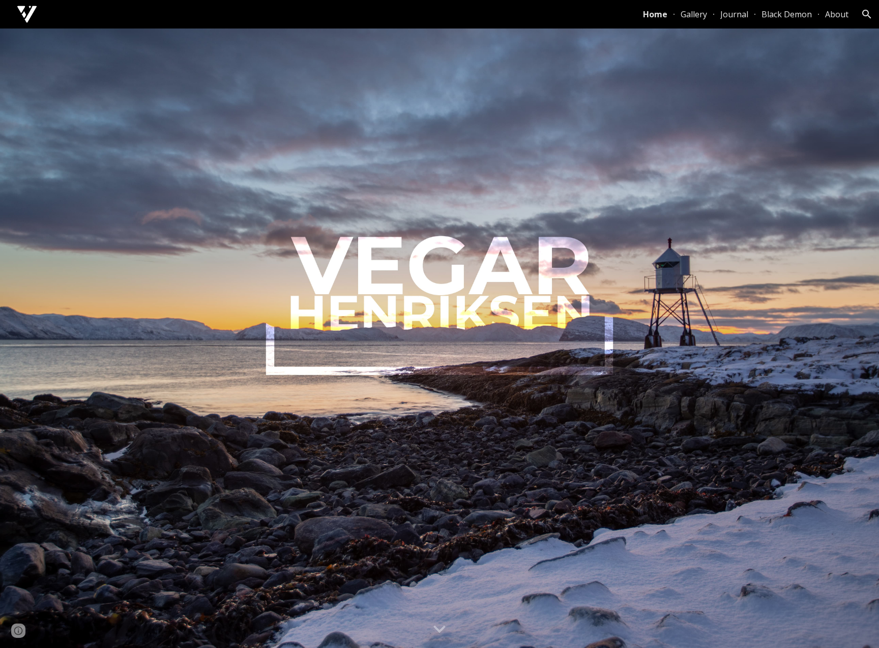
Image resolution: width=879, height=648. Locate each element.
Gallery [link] (694, 14)
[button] (867, 14)
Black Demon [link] (786, 14)
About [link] (836, 14)
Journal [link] (734, 14)
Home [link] (655, 14)
